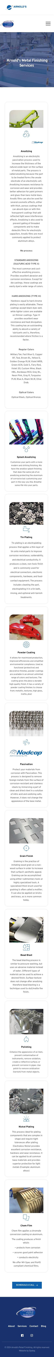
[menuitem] (11, 1326)
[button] (47, 7)
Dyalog (32, 1350)
